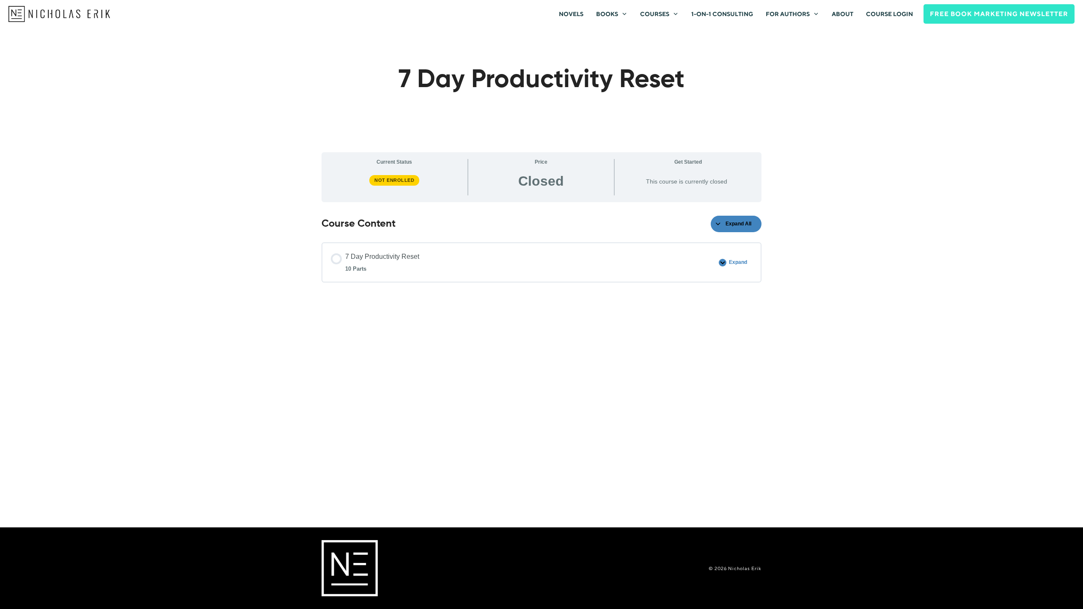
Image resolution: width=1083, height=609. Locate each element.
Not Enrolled (394, 180)
